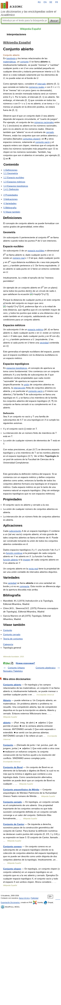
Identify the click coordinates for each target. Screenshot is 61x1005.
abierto (7, 722)
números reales (36, 87)
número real (19, 258)
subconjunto (15, 531)
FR (56, 2)
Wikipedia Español (30, 29)
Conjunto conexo (12, 846)
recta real (33, 568)
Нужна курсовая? (25, 663)
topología (11, 58)
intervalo (41, 83)
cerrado (50, 132)
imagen (26, 559)
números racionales (44, 122)
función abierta (10, 559)
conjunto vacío (42, 142)
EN (45, 2)
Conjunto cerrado (11, 634)
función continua (14, 553)
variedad (12, 583)
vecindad (44, 342)
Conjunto (7, 630)
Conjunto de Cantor (13, 824)
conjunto (24, 61)
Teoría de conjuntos (13, 638)
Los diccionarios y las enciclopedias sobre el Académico (28, 13)
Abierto (7, 700)
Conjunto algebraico (46, 667)
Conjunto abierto (12, 684)
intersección (19, 388)
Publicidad (34, 898)
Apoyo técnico (24, 898)
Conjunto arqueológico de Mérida (21, 789)
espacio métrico (35, 329)
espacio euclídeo (36, 250)
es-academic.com (12, 5)
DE (50, 2)
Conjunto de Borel (13, 767)
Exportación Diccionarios (10, 902)
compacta (24, 586)
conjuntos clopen (31, 139)
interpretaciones (16, 34)
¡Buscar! (54, 20)
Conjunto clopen (12, 868)
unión (26, 384)
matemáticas (9, 61)
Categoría (8, 644)
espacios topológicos (16, 368)
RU (39, 2)
